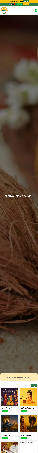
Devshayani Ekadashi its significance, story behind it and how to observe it (9, 435)
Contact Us (26, 4)
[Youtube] (14, 4)
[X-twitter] (13, 4)
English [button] (19, 4)
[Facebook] (9, 4)
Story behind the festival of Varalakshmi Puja (8, 408)
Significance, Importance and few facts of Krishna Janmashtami (27, 409)
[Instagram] (11, 4)
